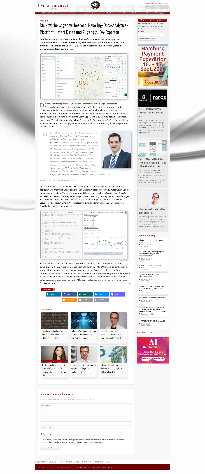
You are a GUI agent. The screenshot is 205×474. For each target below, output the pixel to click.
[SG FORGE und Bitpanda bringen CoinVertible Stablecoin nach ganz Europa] (152, 98)
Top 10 (51, 13)
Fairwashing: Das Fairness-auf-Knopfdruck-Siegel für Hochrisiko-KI (84, 368)
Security (119, 13)
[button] (161, 13)
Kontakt (147, 3)
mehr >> (150, 133)
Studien (66, 13)
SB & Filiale (110, 13)
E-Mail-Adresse (46, 436)
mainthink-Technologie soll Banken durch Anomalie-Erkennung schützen (53, 334)
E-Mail (141, 32)
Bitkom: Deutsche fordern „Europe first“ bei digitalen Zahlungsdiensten (111, 368)
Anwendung (83, 13)
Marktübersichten (138, 13)
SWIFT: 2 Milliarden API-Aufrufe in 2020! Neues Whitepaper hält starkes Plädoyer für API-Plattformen (152, 162)
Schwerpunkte (152, 13)
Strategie (92, 13)
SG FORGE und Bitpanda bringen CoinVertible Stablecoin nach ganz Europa (150, 112)
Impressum (165, 3)
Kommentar (46, 406)
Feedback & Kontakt (102, 462)
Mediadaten (155, 3)
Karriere (127, 13)
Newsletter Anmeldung (46, 462)
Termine (59, 13)
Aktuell (44, 13)
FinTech (74, 13)
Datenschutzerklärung (69, 462)
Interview (101, 13)
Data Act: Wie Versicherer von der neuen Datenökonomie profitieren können (83, 334)
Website (66, 103)
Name (46, 428)
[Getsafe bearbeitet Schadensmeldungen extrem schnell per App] (152, 198)
